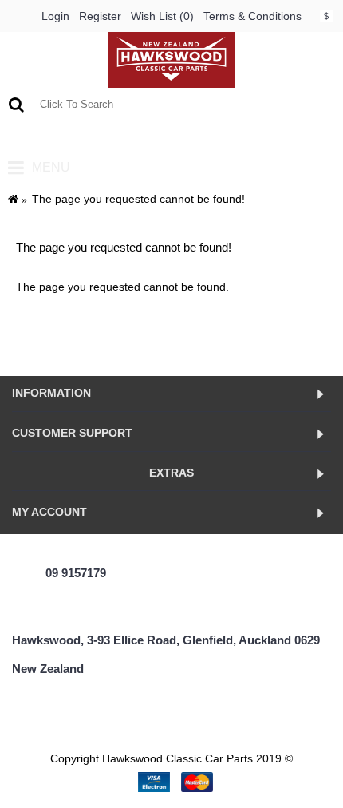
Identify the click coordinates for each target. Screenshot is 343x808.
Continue (294, 335)
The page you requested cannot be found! (138, 198)
